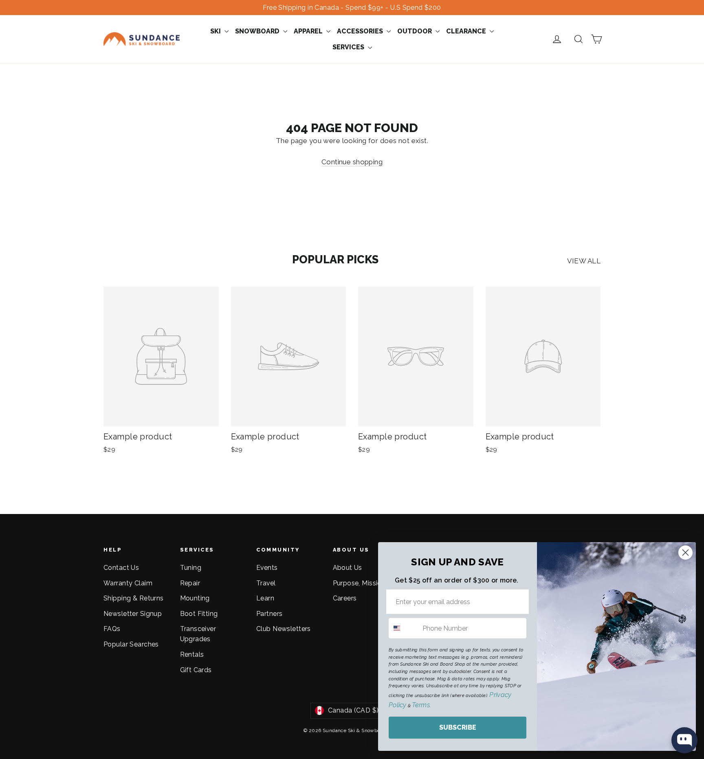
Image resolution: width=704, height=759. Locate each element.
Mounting (195, 598)
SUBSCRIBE (457, 727)
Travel (266, 583)
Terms (420, 705)
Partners (269, 614)
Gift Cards (196, 670)
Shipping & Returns (133, 598)
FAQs (112, 629)
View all (584, 261)
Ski (216, 31)
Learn (265, 598)
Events (267, 567)
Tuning (191, 567)
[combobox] (403, 628)
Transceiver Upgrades (198, 634)
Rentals (192, 654)
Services (349, 47)
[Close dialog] (685, 552)
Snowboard (258, 31)
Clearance (467, 31)
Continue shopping (352, 162)
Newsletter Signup (132, 614)
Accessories (361, 31)
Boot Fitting (199, 614)
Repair (190, 583)
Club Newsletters (283, 629)
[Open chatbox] (684, 740)
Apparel (309, 31)
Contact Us (121, 567)
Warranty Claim (127, 583)
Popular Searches (131, 644)
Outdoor (415, 31)
